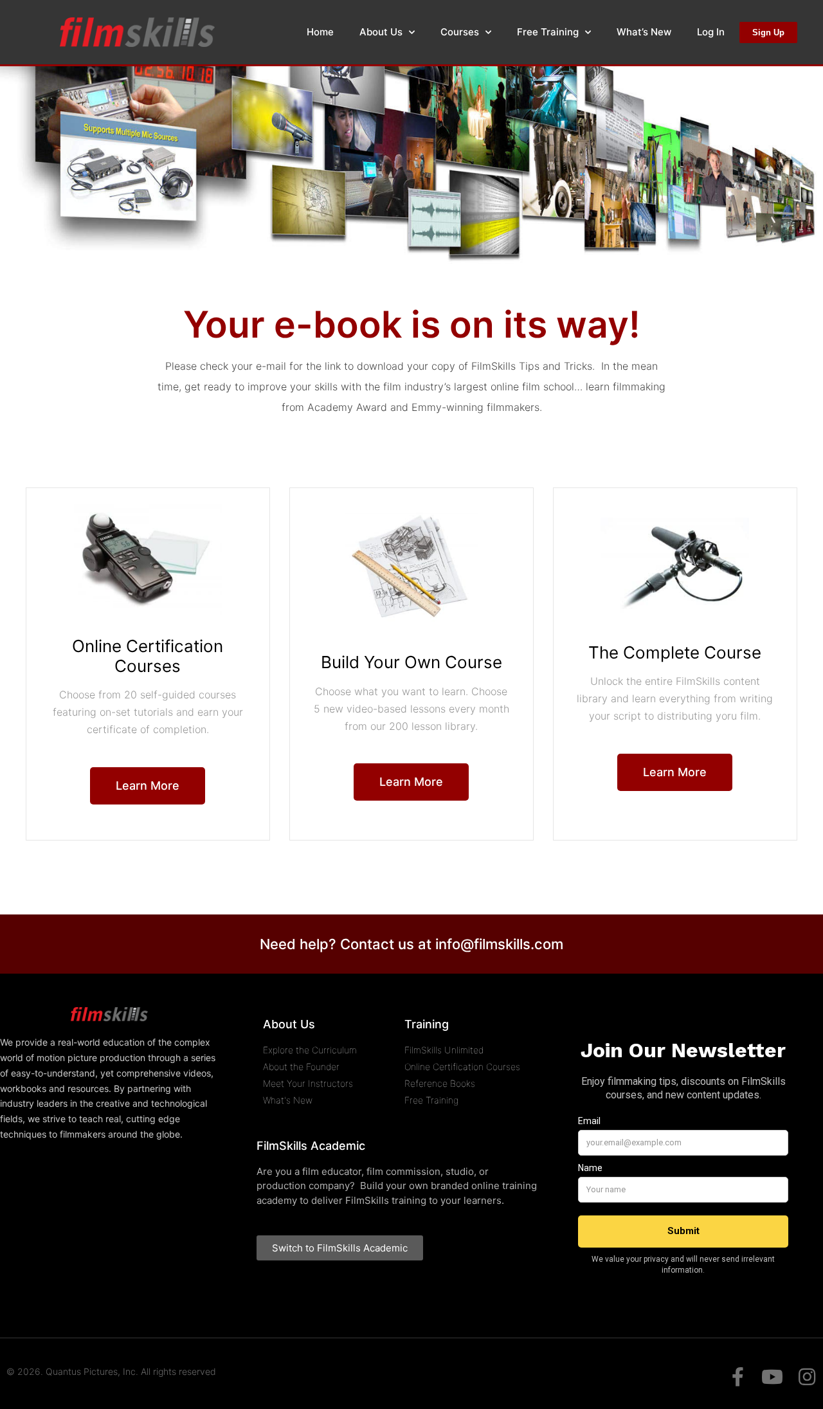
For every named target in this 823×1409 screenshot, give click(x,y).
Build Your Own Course (411, 662)
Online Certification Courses (147, 656)
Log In (711, 32)
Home (320, 32)
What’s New (644, 32)
